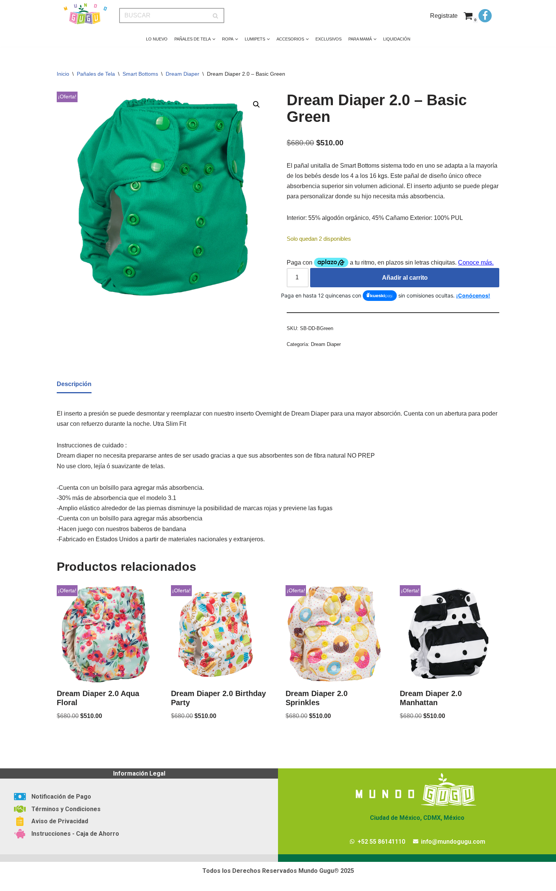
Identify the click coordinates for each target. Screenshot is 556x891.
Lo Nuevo (157, 39)
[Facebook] (485, 15)
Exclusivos (328, 39)
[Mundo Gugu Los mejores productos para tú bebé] (85, 14)
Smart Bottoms (140, 74)
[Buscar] (215, 15)
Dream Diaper (182, 74)
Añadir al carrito (405, 277)
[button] (214, 39)
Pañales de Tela (96, 74)
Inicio (63, 74)
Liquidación (396, 39)
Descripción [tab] (74, 384)
